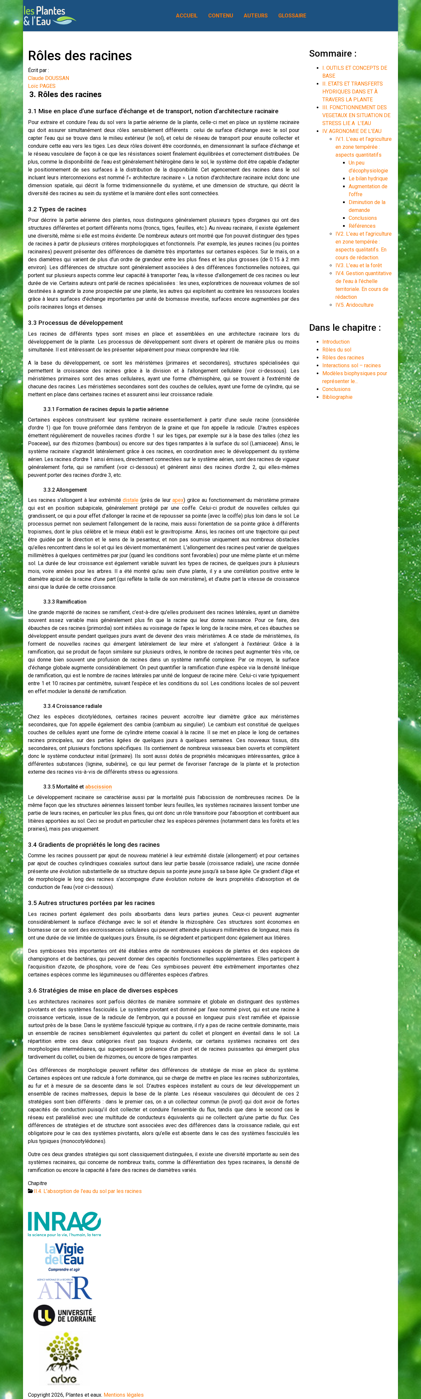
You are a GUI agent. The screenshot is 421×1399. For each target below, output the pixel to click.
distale (130, 500)
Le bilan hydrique (368, 178)
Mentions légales (124, 1395)
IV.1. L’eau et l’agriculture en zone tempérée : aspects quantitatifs (363, 147)
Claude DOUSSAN (48, 78)
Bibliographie (337, 397)
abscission (98, 787)
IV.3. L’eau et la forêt (358, 265)
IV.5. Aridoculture (354, 305)
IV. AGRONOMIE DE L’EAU (352, 131)
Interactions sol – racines (351, 365)
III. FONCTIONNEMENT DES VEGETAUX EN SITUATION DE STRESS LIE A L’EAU (356, 115)
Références (362, 226)
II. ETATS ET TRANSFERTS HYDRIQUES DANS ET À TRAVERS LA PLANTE (352, 92)
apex (178, 500)
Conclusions (363, 218)
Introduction (336, 342)
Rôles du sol (336, 350)
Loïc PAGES (42, 86)
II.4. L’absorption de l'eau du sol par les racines (88, 1191)
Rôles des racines (343, 357)
